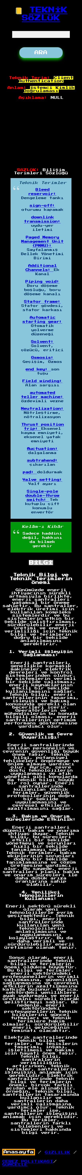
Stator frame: (42, 301)
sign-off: (42, 205)
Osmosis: (42, 357)
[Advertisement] (41, 134)
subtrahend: (42, 460)
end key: (38, 369)
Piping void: (42, 281)
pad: (30, 472)
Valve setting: (42, 479)
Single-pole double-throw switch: (42, 495)
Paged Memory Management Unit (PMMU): (42, 241)
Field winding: (42, 381)
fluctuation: (42, 448)
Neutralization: (42, 408)
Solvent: (42, 341)
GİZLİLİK (57, 1152)
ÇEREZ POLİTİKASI (27, 1161)
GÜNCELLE (15, 1164)
